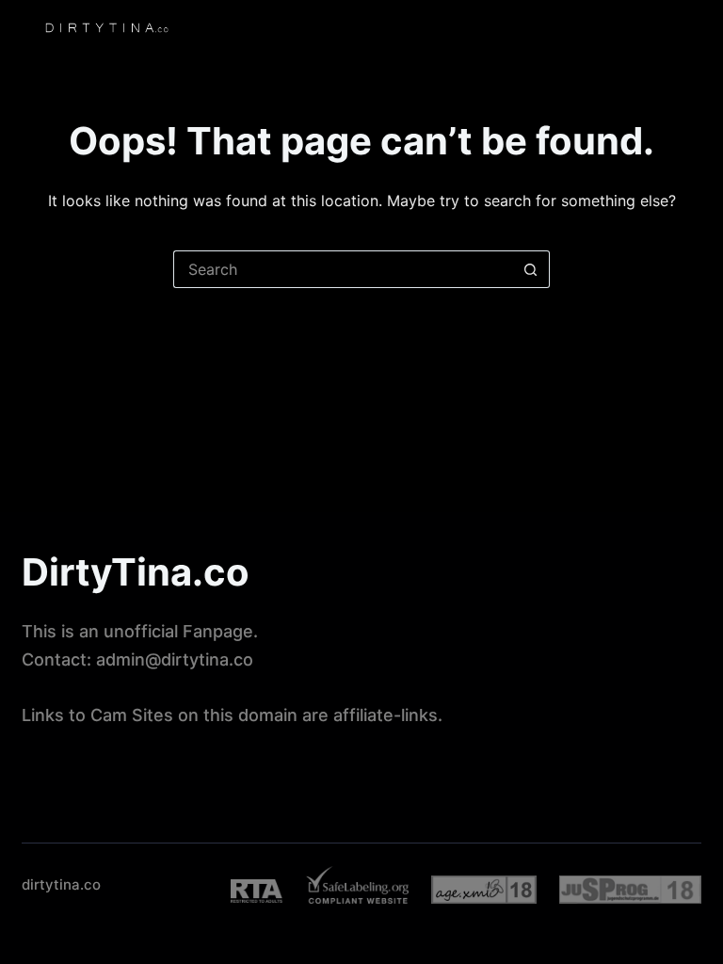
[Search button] (531, 269)
